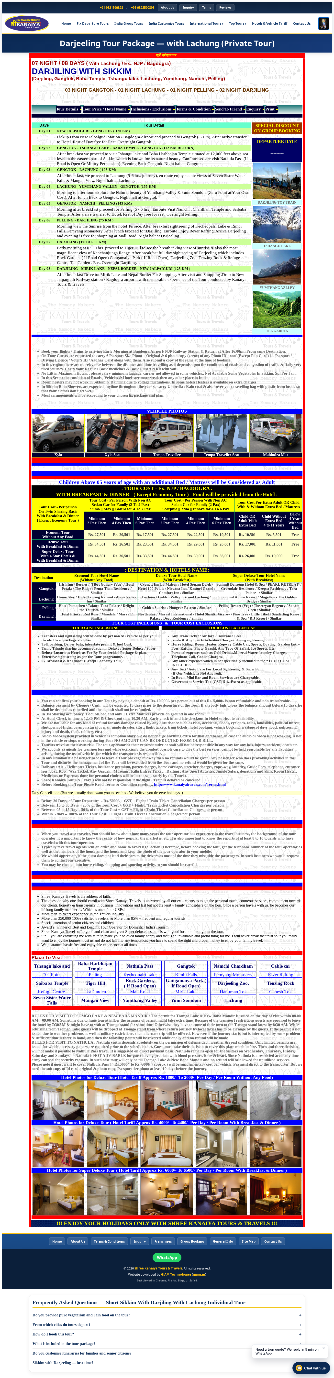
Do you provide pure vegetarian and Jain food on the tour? (81, 1315)
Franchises (163, 1241)
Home (66, 23)
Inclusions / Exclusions (151, 109)
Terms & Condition (193, 109)
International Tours (205, 23)
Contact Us (302, 23)
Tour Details (67, 109)
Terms (206, 7)
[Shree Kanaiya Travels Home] (29, 23)
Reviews (225, 7)
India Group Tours (128, 23)
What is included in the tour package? (64, 1344)
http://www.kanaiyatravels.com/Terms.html (190, 784)
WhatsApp (167, 1257)
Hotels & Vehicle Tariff (269, 23)
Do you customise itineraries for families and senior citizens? (82, 1353)
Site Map (249, 1241)
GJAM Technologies (176, 1274)
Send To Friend (228, 109)
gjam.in (199, 1274)
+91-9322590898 (142, 7)
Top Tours (236, 23)
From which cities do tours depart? (61, 1325)
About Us (167, 7)
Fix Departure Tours (93, 23)
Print (270, 109)
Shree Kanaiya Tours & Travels (158, 1268)
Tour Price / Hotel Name (104, 109)
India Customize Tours (166, 23)
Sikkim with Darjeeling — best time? (63, 1363)
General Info (223, 1241)
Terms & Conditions (109, 1241)
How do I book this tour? (53, 1334)
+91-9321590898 (111, 7)
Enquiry (188, 7)
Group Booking (192, 1241)
